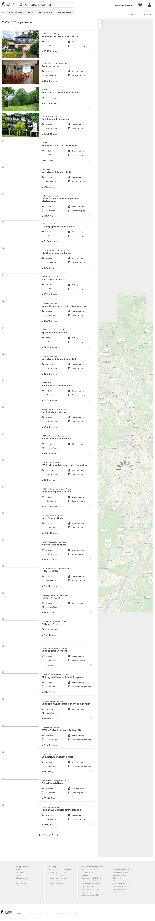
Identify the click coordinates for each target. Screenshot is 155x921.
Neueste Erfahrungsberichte (60, 881)
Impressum (20, 881)
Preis (30, 12)
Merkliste (19, 872)
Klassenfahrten (119, 878)
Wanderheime (87, 875)
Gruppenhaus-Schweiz (91, 884)
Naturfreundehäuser (121, 881)
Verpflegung (45, 12)
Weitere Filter (64, 12)
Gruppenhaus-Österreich (92, 881)
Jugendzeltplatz (119, 875)
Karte (146, 14)
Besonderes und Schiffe (91, 878)
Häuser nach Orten (56, 875)
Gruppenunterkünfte (90, 889)
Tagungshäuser (119, 892)
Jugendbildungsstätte (91, 895)
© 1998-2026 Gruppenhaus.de (46, 914)
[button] (120, 412)
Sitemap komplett (56, 884)
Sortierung (132, 14)
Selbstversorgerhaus (121, 887)
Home (18, 870)
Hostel (84, 892)
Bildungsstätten (88, 870)
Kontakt (19, 875)
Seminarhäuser (119, 889)
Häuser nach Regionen (58, 872)
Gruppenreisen (88, 887)
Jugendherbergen (120, 872)
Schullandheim (119, 884)
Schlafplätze (15, 12)
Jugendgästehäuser (121, 870)
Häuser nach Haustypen (58, 878)
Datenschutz (21, 884)
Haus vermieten (123, 6)
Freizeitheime (87, 872)
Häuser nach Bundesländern (60, 870)
